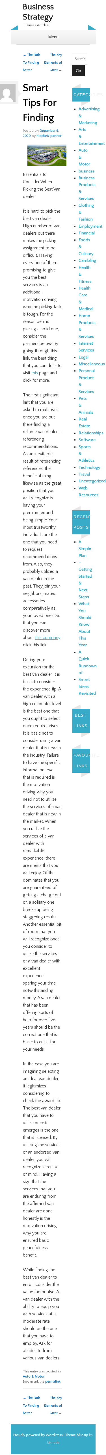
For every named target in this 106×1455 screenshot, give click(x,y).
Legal (83, 357)
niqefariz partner (48, 136)
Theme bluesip (76, 1435)
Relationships (91, 433)
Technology (89, 467)
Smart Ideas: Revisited (87, 686)
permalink (52, 1381)
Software (87, 439)
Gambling (87, 260)
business (87, 171)
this (34, 372)
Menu (53, 36)
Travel (84, 474)
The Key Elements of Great (53, 62)
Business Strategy (38, 12)
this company (47, 637)
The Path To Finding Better (31, 62)
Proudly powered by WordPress (38, 1435)
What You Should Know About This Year (85, 624)
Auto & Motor (33, 1376)
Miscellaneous (92, 364)
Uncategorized (92, 481)
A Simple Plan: (85, 548)
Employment (90, 226)
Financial (87, 233)
